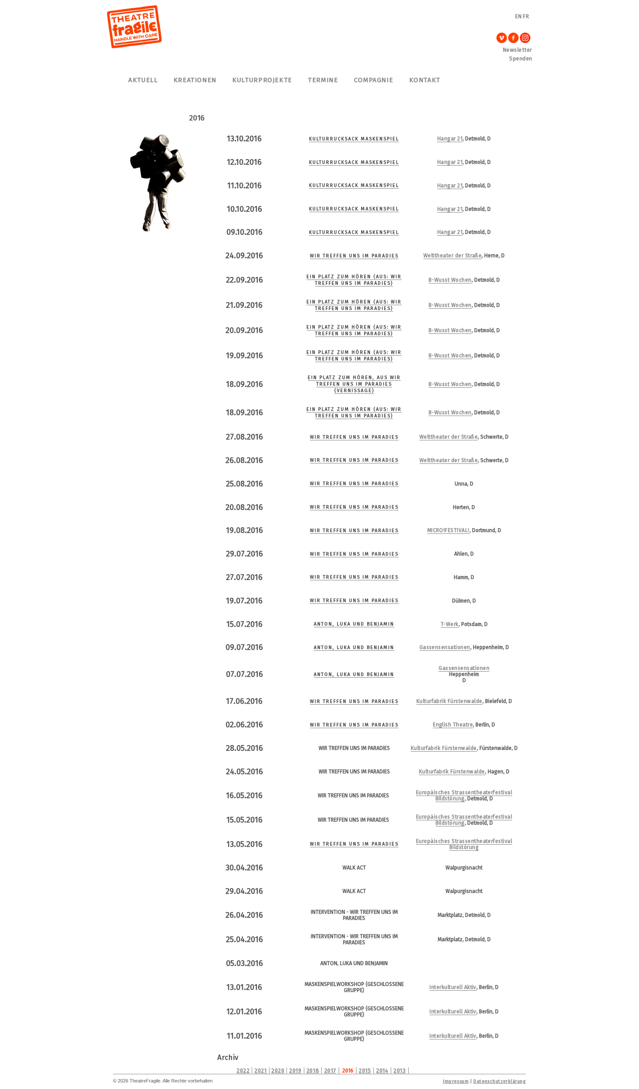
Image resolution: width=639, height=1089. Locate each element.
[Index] (134, 47)
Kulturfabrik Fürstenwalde (449, 701)
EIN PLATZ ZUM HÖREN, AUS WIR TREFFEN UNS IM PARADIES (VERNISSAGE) (354, 384)
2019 (295, 1070)
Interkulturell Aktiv (452, 987)
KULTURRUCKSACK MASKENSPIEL (354, 139)
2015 (365, 1070)
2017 (330, 1070)
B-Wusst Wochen (450, 280)
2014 (382, 1070)
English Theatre (453, 725)
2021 (260, 1070)
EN (518, 16)
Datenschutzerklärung (499, 1081)
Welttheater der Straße (452, 256)
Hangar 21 (450, 139)
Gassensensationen (444, 647)
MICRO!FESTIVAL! (448, 530)
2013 (399, 1070)
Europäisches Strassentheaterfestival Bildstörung (464, 795)
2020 (277, 1070)
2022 (243, 1070)
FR (526, 16)
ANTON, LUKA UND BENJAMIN (354, 624)
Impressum (456, 1081)
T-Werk (450, 624)
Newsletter (517, 50)
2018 (312, 1070)
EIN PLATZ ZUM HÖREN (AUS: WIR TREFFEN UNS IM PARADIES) (354, 280)
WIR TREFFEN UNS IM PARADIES (354, 256)
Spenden (520, 58)
